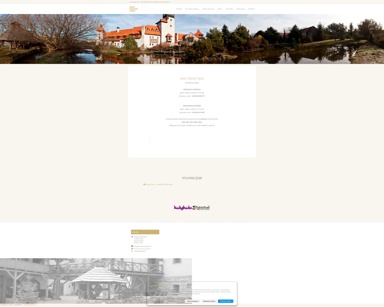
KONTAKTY (251, 9)
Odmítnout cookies (209, 301)
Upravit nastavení (192, 301)
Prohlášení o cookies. (157, 296)
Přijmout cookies (225, 301)
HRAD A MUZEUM (208, 9)
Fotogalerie (240, 9)
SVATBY (219, 9)
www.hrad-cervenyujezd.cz (142, 249)
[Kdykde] (183, 207)
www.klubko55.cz (30, 305)
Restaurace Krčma (192, 9)
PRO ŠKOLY (229, 9)
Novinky (179, 9)
